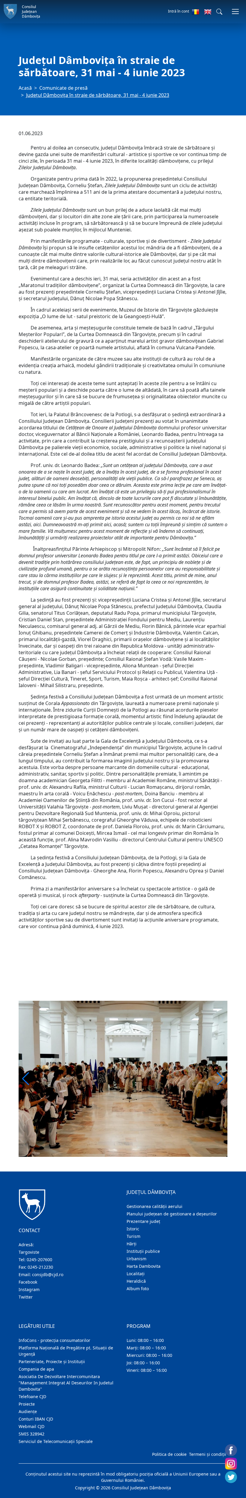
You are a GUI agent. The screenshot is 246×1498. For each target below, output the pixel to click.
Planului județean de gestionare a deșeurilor (172, 1214)
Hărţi (131, 1244)
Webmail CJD (31, 1426)
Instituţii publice (143, 1251)
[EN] (208, 12)
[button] (219, 12)
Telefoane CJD (32, 1396)
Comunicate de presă (63, 88)
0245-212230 (40, 1267)
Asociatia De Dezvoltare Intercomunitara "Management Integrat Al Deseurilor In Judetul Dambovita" (66, 1383)
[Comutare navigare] (235, 11)
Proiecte (27, 1404)
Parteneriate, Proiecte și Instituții (52, 1361)
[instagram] (231, 1464)
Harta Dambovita (143, 1266)
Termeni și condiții (207, 1454)
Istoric (133, 1229)
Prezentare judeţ (143, 1221)
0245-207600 (39, 1259)
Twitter (26, 1297)
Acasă (25, 88)
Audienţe (28, 1411)
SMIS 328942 (31, 1434)
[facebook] (231, 1450)
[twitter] (231, 1477)
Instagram (29, 1289)
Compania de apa (36, 1369)
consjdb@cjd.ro (47, 1274)
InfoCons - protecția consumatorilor (54, 1340)
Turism (133, 1236)
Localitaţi (136, 1273)
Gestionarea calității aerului (154, 1206)
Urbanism (136, 1258)
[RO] (195, 12)
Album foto (138, 1288)
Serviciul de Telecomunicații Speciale (56, 1441)
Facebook (28, 1282)
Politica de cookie (169, 1454)
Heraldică (136, 1281)
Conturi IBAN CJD (36, 1419)
